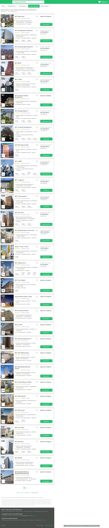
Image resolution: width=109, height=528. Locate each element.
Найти (43, 1)
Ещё (35, 515)
